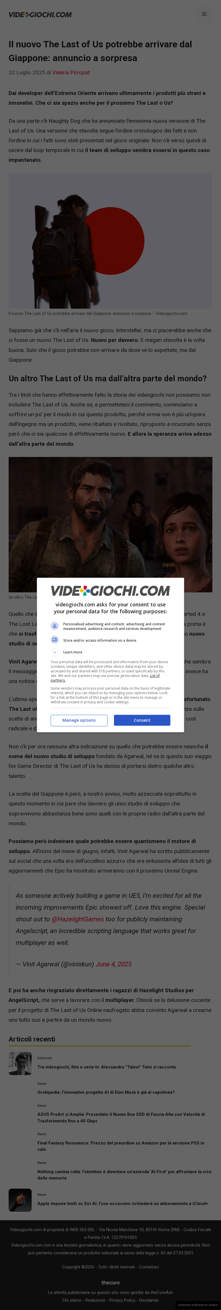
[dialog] (110, 655)
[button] (110, 652)
